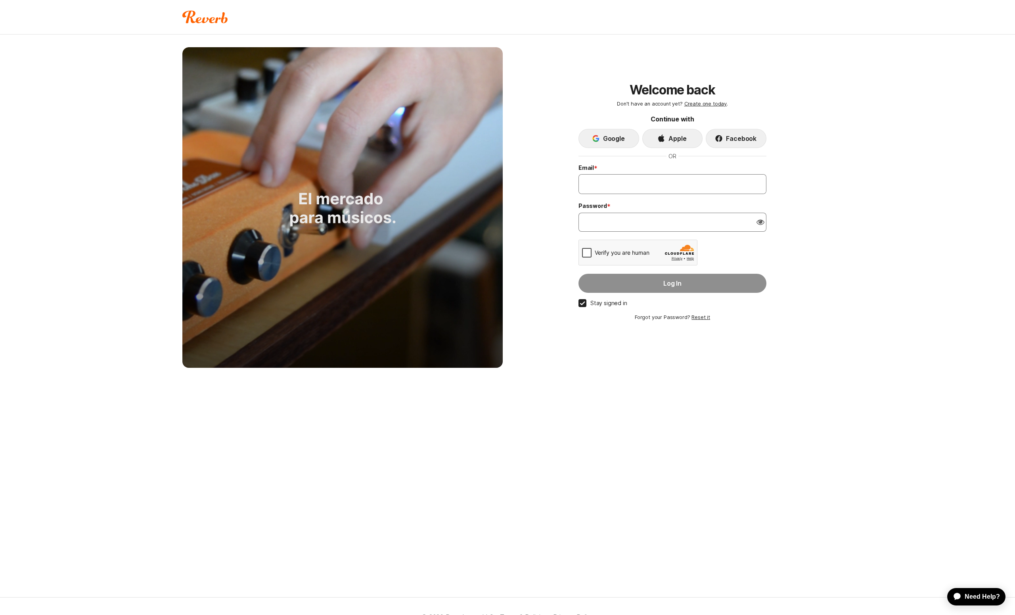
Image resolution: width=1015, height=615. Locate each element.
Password (592, 205)
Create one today (705, 104)
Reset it (700, 317)
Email (586, 167)
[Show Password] (760, 222)
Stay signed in (608, 303)
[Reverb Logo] (205, 17)
